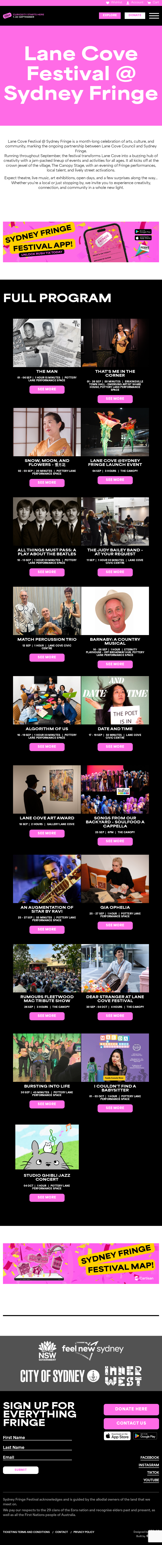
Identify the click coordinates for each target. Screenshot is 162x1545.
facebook (149, 1458)
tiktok (153, 1473)
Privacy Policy (83, 1532)
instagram (149, 1465)
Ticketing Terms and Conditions (26, 1532)
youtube (151, 1480)
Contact (61, 1532)
